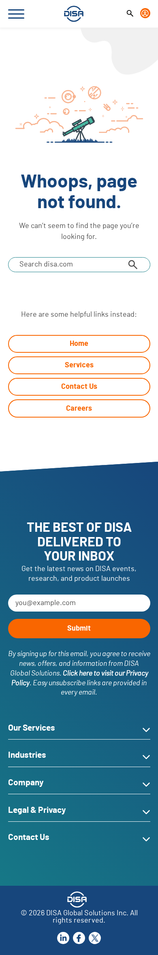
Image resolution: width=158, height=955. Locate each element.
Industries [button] (27, 755)
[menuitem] (130, 14)
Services (79, 365)
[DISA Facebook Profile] (79, 937)
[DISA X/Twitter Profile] (95, 937)
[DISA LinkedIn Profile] (63, 937)
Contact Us (79, 386)
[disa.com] (74, 14)
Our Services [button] (31, 728)
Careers (79, 408)
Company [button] (26, 782)
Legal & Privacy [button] (37, 810)
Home (79, 343)
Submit (79, 628)
